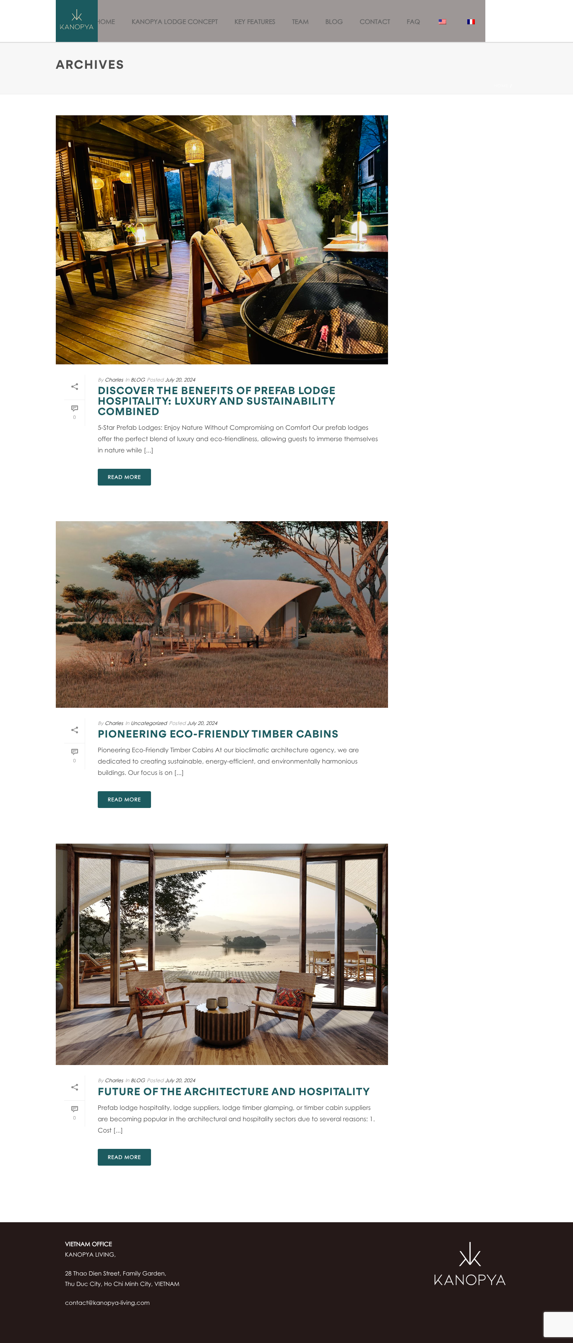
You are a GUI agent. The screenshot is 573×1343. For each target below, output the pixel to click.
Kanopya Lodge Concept (175, 22)
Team (300, 22)
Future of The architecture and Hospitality (234, 1092)
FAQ (413, 22)
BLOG (334, 22)
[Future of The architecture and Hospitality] (222, 954)
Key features (254, 22)
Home (105, 22)
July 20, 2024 (180, 380)
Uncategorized (149, 723)
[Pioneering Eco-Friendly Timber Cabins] (222, 614)
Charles (114, 380)
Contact (374, 22)
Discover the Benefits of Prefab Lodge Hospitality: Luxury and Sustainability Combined (217, 402)
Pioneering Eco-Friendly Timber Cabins (218, 735)
